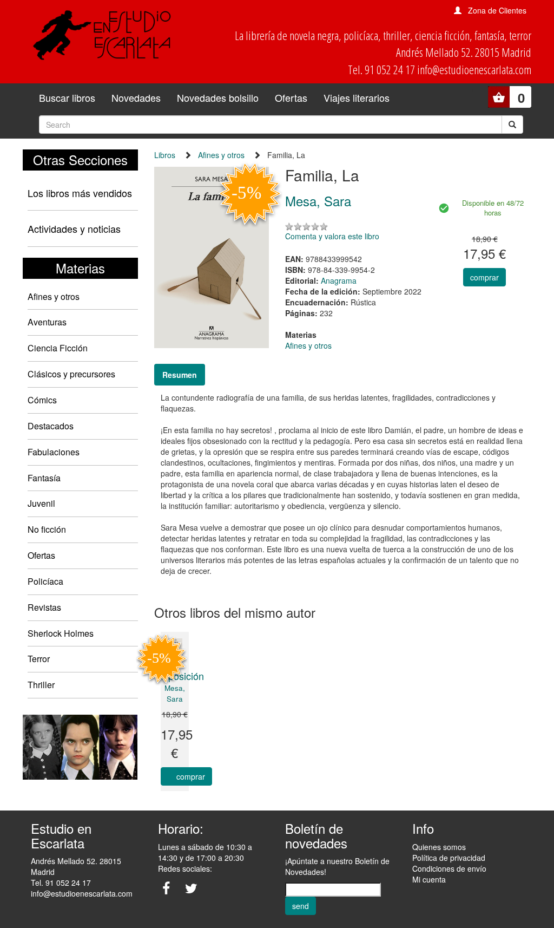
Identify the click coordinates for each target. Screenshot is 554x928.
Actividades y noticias (74, 228)
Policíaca (45, 581)
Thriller (41, 684)
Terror (39, 658)
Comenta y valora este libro (332, 236)
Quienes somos (439, 846)
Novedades (136, 97)
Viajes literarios (357, 97)
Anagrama (339, 280)
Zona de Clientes (497, 10)
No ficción (47, 529)
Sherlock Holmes (61, 633)
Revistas (44, 607)
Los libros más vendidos (80, 193)
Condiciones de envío (449, 868)
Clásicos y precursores (71, 374)
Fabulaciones (54, 452)
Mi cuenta (429, 879)
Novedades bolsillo (218, 97)
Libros (164, 154)
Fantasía (44, 478)
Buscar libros (67, 97)
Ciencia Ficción (58, 348)
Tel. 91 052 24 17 (61, 882)
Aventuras (47, 322)
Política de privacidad (448, 857)
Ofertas (291, 97)
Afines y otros (54, 296)
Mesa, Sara (174, 693)
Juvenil (41, 503)
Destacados (51, 426)
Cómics (42, 400)
